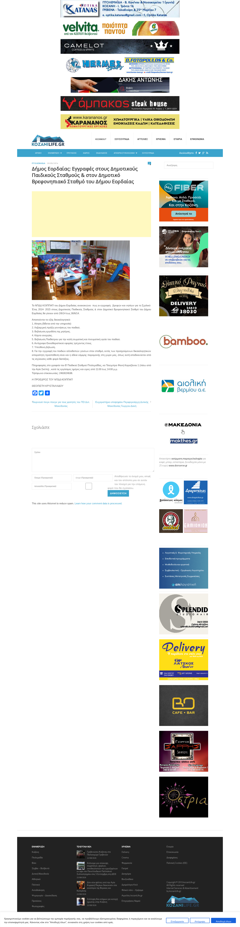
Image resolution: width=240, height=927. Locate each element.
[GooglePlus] (203, 153)
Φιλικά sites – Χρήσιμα (132, 890)
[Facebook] (195, 153)
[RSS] (206, 153)
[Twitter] (199, 153)
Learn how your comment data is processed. (98, 503)
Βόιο (34, 863)
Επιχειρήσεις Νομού (131, 900)
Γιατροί (125, 868)
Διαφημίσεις (172, 857)
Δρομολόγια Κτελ (130, 884)
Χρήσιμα (161, 139)
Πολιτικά (36, 884)
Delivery (125, 852)
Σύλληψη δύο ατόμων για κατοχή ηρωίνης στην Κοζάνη (102, 900)
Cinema (125, 857)
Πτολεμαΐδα (38, 163)
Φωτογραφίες (38, 906)
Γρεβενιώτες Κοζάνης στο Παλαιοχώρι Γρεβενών (99, 853)
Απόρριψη (200, 921)
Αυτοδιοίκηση (38, 890)
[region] (120, 919)
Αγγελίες (142, 139)
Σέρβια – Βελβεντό (40, 868)
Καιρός (86, 153)
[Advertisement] (91, 214)
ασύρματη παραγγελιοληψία (186, 458)
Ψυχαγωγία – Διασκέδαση (44, 895)
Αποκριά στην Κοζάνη (124, 153)
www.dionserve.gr (178, 465)
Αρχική (38, 153)
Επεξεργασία (177, 921)
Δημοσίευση (118, 493)
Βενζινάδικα (127, 879)
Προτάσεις (72, 153)
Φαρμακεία (127, 863)
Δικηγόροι (126, 873)
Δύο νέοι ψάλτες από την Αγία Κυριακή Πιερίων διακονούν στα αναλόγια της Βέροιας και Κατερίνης (97, 886)
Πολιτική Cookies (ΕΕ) (177, 863)
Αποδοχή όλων (223, 921)
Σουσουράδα (122, 139)
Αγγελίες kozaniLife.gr (132, 895)
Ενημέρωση (53, 153)
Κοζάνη (35, 852)
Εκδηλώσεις (101, 153)
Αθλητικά (36, 879)
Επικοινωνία (197, 139)
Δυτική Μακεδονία (40, 873)
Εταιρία (178, 139)
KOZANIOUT (100, 139)
